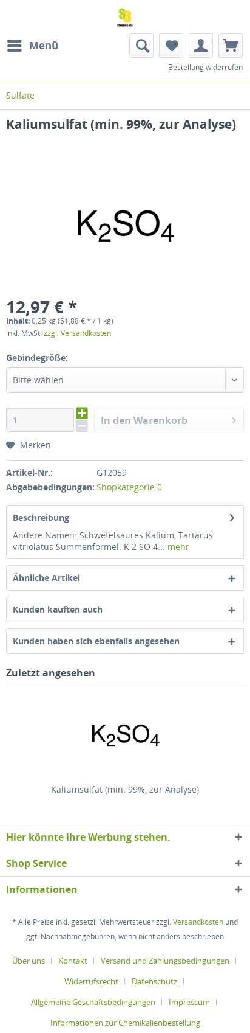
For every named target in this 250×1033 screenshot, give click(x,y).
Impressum (189, 1001)
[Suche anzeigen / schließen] (141, 45)
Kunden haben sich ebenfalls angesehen (96, 641)
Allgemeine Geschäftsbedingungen (93, 1001)
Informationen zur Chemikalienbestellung (125, 1022)
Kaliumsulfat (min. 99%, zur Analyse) (125, 789)
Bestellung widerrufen (205, 67)
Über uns (28, 960)
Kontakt (72, 960)
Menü (43, 45)
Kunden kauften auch (58, 609)
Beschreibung (41, 517)
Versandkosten (198, 922)
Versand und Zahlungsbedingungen (165, 960)
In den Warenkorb (144, 420)
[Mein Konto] (201, 45)
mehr (177, 546)
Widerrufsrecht (91, 981)
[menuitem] (32, 45)
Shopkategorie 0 (129, 487)
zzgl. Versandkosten (77, 333)
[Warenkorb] (230, 45)
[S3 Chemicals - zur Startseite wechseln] (125, 16)
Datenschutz (154, 981)
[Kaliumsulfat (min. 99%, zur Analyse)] (125, 734)
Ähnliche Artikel (46, 577)
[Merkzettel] (171, 45)
